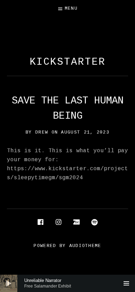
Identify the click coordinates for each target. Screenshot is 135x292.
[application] (67, 283)
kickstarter (68, 62)
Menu (71, 8)
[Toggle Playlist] (126, 283)
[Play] (8, 283)
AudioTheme (85, 245)
